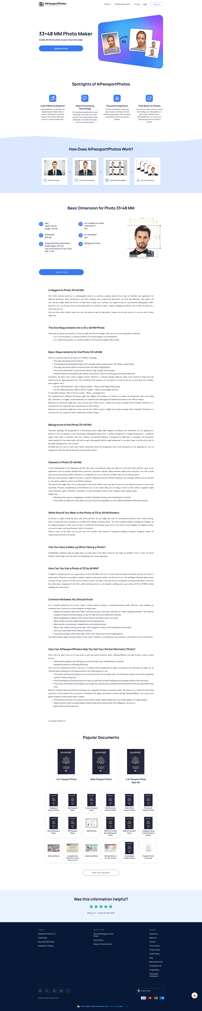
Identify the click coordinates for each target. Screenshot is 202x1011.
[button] (108, 4)
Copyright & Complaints (153, 975)
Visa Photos (42, 938)
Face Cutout (98, 940)
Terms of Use (154, 946)
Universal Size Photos (46, 942)
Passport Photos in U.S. (47, 934)
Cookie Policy (154, 954)
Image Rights (154, 970)
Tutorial (152, 942)
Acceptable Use (155, 966)
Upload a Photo (61, 48)
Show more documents (101, 873)
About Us (152, 938)
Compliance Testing (45, 946)
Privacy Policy (154, 950)
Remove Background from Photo (104, 935)
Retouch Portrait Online (103, 944)
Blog (151, 958)
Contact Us (153, 934)
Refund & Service (156, 962)
